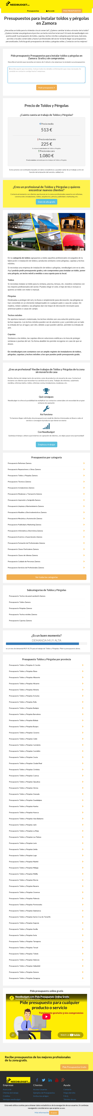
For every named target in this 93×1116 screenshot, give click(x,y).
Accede (51, 11)
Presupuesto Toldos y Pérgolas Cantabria (24, 745)
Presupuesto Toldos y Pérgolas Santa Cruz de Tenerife (29, 917)
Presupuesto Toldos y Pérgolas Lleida (23, 849)
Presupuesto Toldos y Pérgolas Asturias (24, 696)
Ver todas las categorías (46, 577)
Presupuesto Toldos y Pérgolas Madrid (23, 862)
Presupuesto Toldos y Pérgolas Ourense (24, 892)
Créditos (6, 1096)
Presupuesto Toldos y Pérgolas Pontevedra (25, 905)
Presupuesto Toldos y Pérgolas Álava (23, 671)
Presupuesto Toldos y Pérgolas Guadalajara (25, 800)
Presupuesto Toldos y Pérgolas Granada (24, 794)
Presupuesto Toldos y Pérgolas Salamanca (25, 911)
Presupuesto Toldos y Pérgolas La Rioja (24, 831)
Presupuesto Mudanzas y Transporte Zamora (25, 494)
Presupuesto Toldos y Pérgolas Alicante (24, 683)
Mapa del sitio (69, 1093)
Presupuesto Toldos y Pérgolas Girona (23, 788)
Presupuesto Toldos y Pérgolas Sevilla (23, 929)
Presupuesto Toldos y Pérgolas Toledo (23, 954)
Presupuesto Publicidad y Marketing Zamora (24, 525)
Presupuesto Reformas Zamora (19, 463)
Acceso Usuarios (40, 1089)
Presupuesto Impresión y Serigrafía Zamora (24, 500)
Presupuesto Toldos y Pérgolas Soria (23, 935)
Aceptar (54, 1113)
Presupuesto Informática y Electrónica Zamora (25, 531)
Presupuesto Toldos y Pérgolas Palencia (24, 898)
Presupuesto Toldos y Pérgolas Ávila (23, 702)
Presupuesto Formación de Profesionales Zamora (26, 543)
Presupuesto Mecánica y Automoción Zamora (25, 518)
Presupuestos (33, 11)
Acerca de (7, 1089)
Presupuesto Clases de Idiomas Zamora (23, 555)
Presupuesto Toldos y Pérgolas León (23, 843)
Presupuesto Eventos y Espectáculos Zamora (25, 537)
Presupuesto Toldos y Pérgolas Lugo (23, 855)
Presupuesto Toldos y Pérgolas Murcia (23, 880)
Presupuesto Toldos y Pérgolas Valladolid (24, 966)
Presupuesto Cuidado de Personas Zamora (24, 561)
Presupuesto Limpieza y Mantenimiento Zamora (26, 506)
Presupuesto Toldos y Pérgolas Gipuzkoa (24, 782)
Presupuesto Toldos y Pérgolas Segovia (24, 923)
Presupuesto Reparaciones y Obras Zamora (24, 469)
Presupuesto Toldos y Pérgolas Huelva (23, 806)
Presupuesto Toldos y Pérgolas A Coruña (24, 665)
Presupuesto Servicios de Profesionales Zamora (26, 568)
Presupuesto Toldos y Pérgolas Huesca (24, 812)
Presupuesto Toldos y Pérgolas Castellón (24, 751)
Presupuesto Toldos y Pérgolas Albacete (24, 677)
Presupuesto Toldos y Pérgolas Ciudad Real (25, 763)
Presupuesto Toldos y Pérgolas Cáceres (24, 733)
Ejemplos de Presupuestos (44, 1093)
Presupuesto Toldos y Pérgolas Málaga (23, 868)
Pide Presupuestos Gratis (74, 1067)
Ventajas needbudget (11, 1099)
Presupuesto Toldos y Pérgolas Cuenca (24, 776)
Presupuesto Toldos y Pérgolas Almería (24, 690)
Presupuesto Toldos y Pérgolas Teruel (23, 947)
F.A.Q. (65, 1096)
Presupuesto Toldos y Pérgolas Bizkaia (23, 720)
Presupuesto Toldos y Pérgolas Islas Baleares (26, 819)
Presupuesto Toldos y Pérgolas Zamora (23, 475)
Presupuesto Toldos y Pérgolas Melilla (23, 874)
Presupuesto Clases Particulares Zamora (23, 549)
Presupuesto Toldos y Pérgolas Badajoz (24, 708)
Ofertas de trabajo (10, 1093)
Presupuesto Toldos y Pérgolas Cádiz (23, 739)
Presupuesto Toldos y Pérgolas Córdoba (24, 769)
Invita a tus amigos (41, 1096)
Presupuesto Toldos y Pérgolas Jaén (23, 825)
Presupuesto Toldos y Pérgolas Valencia (24, 960)
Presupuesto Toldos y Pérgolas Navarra (24, 886)
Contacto (67, 1089)
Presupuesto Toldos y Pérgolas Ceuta (23, 757)
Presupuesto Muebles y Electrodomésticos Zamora (27, 512)
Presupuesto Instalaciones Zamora (21, 488)
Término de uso (69, 1099)
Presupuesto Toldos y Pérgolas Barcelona (25, 714)
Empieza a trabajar (46, 444)
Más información (42, 1112)
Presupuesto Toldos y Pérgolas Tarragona (25, 941)
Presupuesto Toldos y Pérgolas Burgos (24, 726)
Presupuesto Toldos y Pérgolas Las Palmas (25, 837)
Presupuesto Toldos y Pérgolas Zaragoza (24, 978)
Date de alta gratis (46, 201)
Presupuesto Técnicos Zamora (19, 482)
